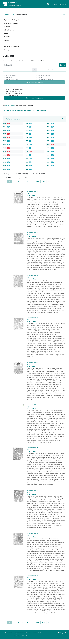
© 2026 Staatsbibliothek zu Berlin (23, 636)
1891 (48, 148)
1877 (26, 148)
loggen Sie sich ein (10, 105)
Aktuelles (7, 37)
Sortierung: (6, 174)
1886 (48, 130)
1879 (26, 155)
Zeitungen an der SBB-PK (11, 46)
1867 (4, 162)
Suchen (62, 65)
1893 (48, 155)
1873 (26, 134)
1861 (4, 141)
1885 (48, 127)
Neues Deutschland (12, 79)
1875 (26, 141)
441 (43, 182)
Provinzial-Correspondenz (14, 93)
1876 (26, 144)
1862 (4, 144)
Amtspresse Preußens (11, 23)
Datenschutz (8, 633)
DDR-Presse (7, 26)
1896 (48, 165)
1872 (26, 130)
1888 (48, 137)
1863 (4, 148)
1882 (26, 165)
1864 (4, 151)
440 (37, 182)
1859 (4, 134)
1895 (48, 162)
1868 (4, 165)
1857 (4, 127)
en (64, 14)
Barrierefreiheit (37, 633)
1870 (26, 123)
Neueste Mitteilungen (13, 91)
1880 (26, 158)
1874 (26, 137)
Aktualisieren (40, 174)
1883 (26, 169)
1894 (48, 158)
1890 (48, 144)
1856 (4, 123)
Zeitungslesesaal (9, 50)
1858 (4, 130)
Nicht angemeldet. (63, 633)
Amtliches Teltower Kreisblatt (15, 89)
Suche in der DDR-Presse (34, 82)
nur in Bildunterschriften (45, 79)
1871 (26, 127)
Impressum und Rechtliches (22, 633)
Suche (12, 14)
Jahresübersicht (9, 30)
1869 (4, 169)
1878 (26, 151)
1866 (4, 158)
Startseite (6, 14)
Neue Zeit (9, 77)
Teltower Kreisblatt (12, 95)
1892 (48, 151)
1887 (48, 134)
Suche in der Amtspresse (34, 98)
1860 (4, 137)
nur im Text (41, 77)
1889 (48, 141)
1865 (4, 155)
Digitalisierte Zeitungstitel (12, 20)
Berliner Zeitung (11, 75)
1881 (26, 162)
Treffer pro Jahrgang (13, 119)
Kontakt (6, 40)
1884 (48, 123)
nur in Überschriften (44, 75)
